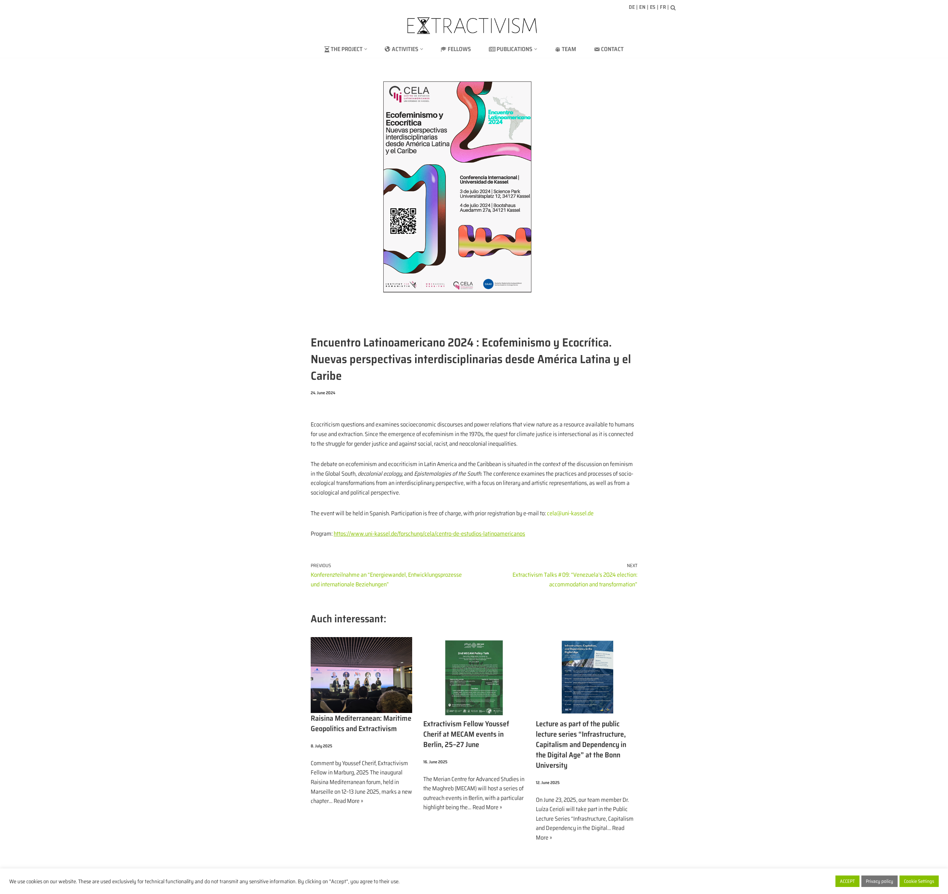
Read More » (348, 801)
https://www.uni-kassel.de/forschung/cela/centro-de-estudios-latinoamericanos (429, 533)
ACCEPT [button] (847, 881)
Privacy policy (879, 881)
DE (632, 7)
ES (653, 7)
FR (663, 7)
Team (569, 49)
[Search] (673, 7)
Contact (612, 49)
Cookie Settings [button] (919, 881)
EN (642, 7)
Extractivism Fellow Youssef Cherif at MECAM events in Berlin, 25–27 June (466, 734)
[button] (365, 49)
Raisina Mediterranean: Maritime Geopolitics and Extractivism (361, 723)
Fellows (459, 49)
